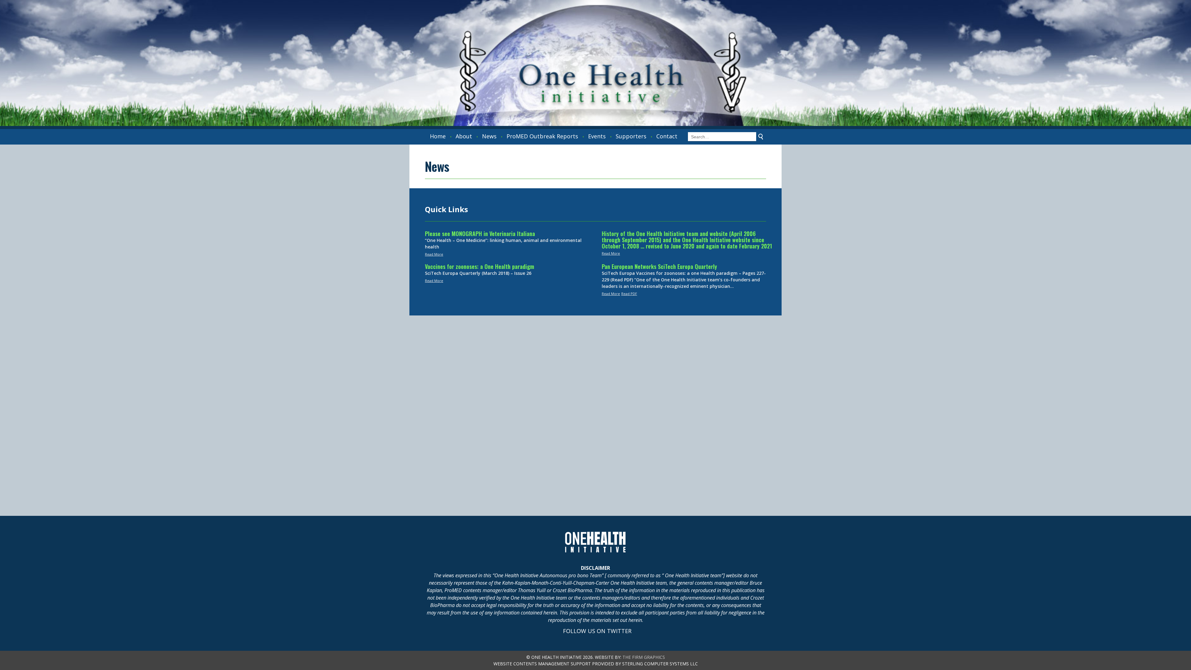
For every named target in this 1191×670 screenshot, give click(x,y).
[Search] (760, 136)
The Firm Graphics (643, 657)
